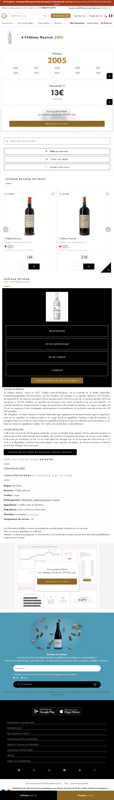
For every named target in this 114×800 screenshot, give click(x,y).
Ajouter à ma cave (59, 167)
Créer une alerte (59, 159)
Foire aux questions (18, 761)
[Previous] (6, 229)
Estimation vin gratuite (20, 722)
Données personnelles (79, 783)
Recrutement (14, 728)
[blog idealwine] (95, 770)
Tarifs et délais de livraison (23, 744)
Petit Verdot (27, 499)
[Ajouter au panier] (33, 266)
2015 (36, 72)
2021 (36, 67)
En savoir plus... (33, 514)
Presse (10, 755)
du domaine (59, 151)
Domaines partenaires (20, 750)
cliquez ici (19, 8)
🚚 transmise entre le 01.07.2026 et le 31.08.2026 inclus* (57, 3)
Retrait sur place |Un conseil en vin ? (29, 8)
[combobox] (106, 7)
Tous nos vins (7, 23)
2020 (57, 67)
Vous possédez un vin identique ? (57, 380)
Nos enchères (43, 23)
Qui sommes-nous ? (18, 733)
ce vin (28, 795)
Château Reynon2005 (14, 468)
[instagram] (49, 770)
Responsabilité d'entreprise (22, 739)
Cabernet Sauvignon (42, 499)
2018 (77, 67)
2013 (77, 72)
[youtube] (64, 770)
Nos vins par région (25, 23)
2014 (57, 72)
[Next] (108, 229)
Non (25, 677)
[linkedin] (80, 770)
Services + (58, 23)
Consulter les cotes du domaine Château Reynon (40, 452)
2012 (98, 72)
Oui (17, 677)
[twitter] (34, 770)
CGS (66, 783)
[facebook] (19, 770)
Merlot (56, 499)
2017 (98, 67)
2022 (15, 67)
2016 (15, 72)
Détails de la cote (57, 123)
